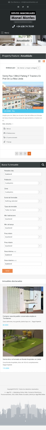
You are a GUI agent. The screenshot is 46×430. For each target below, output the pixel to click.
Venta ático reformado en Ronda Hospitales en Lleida (22, 359)
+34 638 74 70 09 (25, 26)
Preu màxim (8, 242)
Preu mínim (8, 233)
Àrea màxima (10, 260)
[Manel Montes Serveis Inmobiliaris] (23, 16)
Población (7, 180)
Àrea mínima (10, 251)
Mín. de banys (9, 224)
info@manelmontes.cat (29, 2)
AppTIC (9, 392)
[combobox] (28, 68)
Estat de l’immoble (10, 197)
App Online (40, 394)
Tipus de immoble (10, 206)
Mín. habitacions (10, 215)
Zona (6, 188)
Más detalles (7, 124)
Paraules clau (9, 171)
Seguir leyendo (36, 321)
